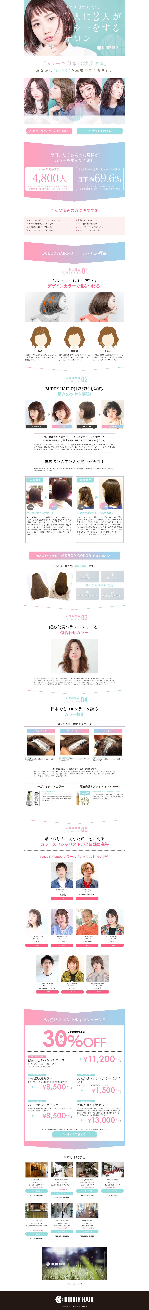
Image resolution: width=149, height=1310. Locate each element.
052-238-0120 (64, 1198)
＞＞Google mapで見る (36, 1187)
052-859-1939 (38, 1195)
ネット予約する (37, 1191)
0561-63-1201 (64, 1236)
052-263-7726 (89, 1195)
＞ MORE (62, 898)
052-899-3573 (114, 1195)
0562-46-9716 (89, 1236)
